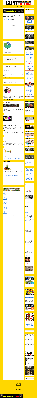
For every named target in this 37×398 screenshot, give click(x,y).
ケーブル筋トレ (27, 169)
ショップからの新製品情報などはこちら (29, 297)
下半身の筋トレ (27, 61)
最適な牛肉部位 (27, 89)
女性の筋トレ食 (31, 87)
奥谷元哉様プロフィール (27, 212)
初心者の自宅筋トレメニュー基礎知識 (29, 178)
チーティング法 (31, 159)
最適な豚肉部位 (31, 89)
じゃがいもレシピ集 (5, 211)
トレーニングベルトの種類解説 (29, 323)
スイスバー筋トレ (31, 170)
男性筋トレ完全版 (27, 44)
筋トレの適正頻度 (31, 72)
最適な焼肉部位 (27, 90)
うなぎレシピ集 (5, 199)
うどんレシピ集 (5, 207)
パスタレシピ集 (5, 206)
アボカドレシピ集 (5, 213)
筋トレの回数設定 (27, 72)
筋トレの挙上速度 (27, 74)
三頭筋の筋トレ (27, 58)
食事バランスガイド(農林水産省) (7, 19)
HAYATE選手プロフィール (28, 262)
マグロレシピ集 (5, 198)
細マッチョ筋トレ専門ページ (30, 129)
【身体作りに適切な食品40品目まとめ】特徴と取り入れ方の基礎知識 (10, 175)
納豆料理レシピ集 (5, 203)
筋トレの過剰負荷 (31, 77)
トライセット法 (31, 163)
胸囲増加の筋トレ (31, 173)
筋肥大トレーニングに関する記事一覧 (29, 179)
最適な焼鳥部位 (31, 90)
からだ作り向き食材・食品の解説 (29, 94)
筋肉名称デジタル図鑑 (29, 20)
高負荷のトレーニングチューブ (29, 325)
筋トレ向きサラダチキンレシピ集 (29, 91)
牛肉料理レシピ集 (5, 192)
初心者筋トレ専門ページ (29, 144)
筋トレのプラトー (27, 77)
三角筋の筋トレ (27, 57)
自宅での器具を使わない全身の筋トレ (29, 177)
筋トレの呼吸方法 (27, 73)
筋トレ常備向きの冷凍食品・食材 (29, 86)
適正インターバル (31, 78)
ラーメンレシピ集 (5, 208)
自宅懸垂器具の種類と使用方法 (29, 324)
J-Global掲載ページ (29, 217)
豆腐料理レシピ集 (5, 202)
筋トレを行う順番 (31, 73)
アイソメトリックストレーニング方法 (29, 168)
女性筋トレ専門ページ (29, 136)
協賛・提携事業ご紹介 (18, 385)
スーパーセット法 (31, 162)
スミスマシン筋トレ (31, 169)
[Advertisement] (13, 34)
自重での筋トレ (27, 52)
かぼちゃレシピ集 (5, 212)
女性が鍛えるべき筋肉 (29, 22)
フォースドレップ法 (27, 159)
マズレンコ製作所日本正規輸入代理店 (29, 295)
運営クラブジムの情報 (18, 384)
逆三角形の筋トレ (27, 173)
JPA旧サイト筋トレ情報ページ (28, 220)
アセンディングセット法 (28, 161)
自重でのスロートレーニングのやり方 (29, 174)
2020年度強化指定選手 (27, 255)
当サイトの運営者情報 (18, 383)
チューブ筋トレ (27, 53)
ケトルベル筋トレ (27, 170)
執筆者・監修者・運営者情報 (13, 25)
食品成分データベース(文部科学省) (10, 18)
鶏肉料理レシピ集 (5, 194)
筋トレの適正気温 (27, 78)
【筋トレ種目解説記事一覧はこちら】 (29, 29)
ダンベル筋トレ (27, 54)
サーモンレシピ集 (5, 197)
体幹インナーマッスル (29, 21)
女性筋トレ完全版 (31, 44)
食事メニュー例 (27, 87)
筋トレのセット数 (31, 74)
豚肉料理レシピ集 (5, 193)
